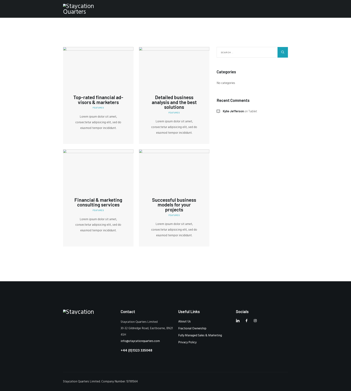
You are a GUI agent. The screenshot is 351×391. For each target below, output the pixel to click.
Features (98, 107)
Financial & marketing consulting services (98, 202)
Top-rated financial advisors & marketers (98, 99)
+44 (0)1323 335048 (136, 350)
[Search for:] (252, 52)
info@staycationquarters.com (140, 341)
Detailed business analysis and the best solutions (174, 102)
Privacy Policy (187, 342)
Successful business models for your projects (174, 204)
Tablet (252, 111)
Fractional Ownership (192, 328)
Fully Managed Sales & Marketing (200, 335)
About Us (184, 321)
